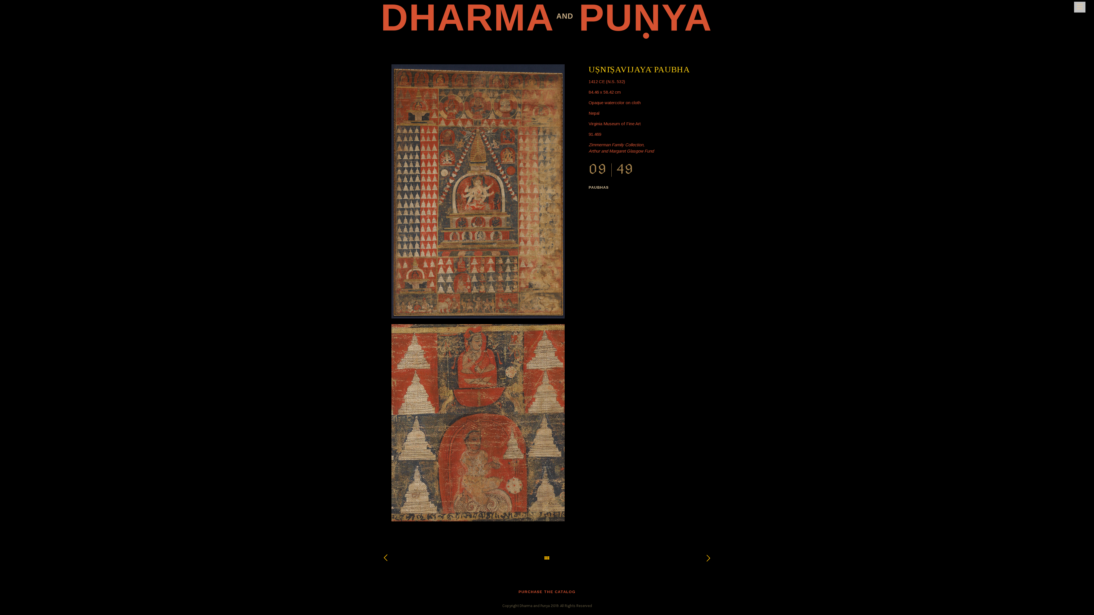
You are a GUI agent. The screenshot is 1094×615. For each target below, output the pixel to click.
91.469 (595, 134)
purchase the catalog (547, 592)
